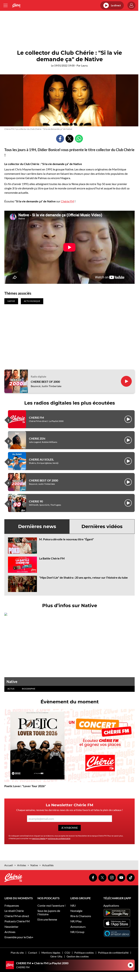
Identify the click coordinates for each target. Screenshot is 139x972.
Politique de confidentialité (113, 952)
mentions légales (38, 838)
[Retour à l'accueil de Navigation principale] (16, 5)
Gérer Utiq (56, 956)
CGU (67, 952)
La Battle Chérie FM (52, 558)
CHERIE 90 (36, 501)
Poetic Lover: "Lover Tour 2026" (25, 786)
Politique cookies (84, 952)
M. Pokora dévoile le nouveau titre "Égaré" (66, 539)
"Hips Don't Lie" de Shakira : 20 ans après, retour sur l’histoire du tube (83, 577)
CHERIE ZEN (37, 438)
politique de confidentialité (59, 838)
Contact (32, 952)
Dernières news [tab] (37, 526)
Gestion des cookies (78, 956)
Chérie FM (67, 201)
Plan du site (17, 952)
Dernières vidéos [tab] (102, 526)
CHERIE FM (36, 417)
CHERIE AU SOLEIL (41, 459)
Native (12, 681)
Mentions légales (50, 952)
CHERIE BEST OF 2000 (45, 381)
